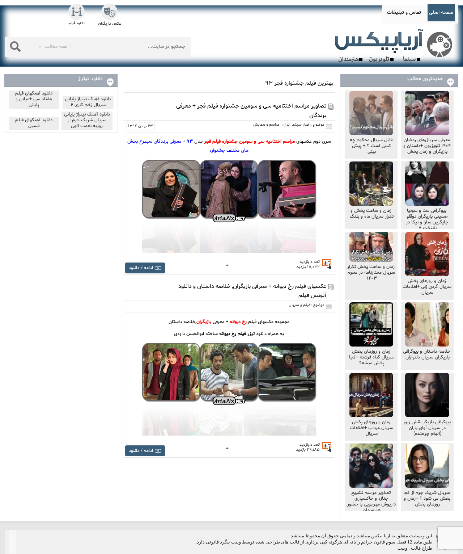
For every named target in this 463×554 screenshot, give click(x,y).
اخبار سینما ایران (297, 124)
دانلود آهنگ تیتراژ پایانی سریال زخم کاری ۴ (88, 102)
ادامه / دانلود (141, 268)
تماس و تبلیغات (404, 12)
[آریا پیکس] (395, 46)
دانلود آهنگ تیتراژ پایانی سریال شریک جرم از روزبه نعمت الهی (87, 120)
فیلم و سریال (300, 305)
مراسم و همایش (266, 124)
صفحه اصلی (441, 12)
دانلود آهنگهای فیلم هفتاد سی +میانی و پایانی (33, 99)
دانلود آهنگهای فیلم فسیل (33, 123)
